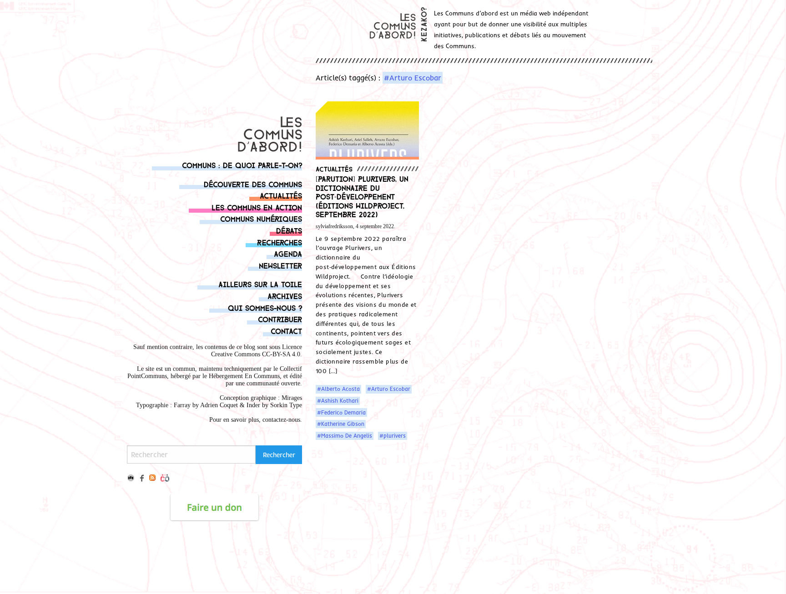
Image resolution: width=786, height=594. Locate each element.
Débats (289, 230)
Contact (286, 330)
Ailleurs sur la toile (260, 284)
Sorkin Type (286, 405)
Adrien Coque (218, 405)
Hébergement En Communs (244, 376)
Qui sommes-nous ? (265, 307)
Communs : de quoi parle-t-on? (242, 165)
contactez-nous (281, 419)
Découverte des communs (253, 184)
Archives (284, 295)
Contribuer (280, 319)
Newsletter (280, 265)
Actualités (281, 195)
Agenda (288, 253)
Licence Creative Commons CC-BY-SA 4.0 (256, 351)
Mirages (292, 397)
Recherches (279, 242)
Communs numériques (261, 218)
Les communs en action (257, 207)
